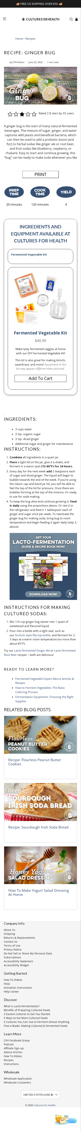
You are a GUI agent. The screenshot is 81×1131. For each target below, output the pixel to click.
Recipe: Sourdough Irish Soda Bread (38, 827)
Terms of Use (12, 945)
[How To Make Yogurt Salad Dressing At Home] (40, 865)
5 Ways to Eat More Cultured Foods (26, 1018)
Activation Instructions (18, 987)
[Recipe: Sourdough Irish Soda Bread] (40, 802)
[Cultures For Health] (40, 19)
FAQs (7, 983)
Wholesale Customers (17, 1082)
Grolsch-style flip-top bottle (32, 635)
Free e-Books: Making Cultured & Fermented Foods (36, 1026)
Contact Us (10, 941)
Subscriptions (12, 957)
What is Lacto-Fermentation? (22, 1006)
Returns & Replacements (19, 937)
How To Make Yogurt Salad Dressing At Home (38, 892)
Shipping (9, 934)
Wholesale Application (18, 1078)
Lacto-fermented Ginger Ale (32, 650)
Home (19, 38)
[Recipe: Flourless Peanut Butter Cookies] (40, 735)
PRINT (40, 174)
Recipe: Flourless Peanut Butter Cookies (34, 761)
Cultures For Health (44, 1105)
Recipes (30, 38)
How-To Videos (13, 980)
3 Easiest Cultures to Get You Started (27, 1014)
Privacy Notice (12, 949)
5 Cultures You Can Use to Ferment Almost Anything (36, 1022)
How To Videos (13, 1056)
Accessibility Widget (16, 965)
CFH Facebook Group (17, 1040)
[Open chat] (65, 1119)
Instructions (11, 1064)
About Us (9, 930)
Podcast (9, 1044)
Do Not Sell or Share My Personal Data (28, 953)
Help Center (11, 991)
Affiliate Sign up (14, 1048)
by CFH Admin (17, 62)
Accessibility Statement (18, 961)
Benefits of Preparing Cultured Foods (27, 1010)
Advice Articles (13, 1052)
